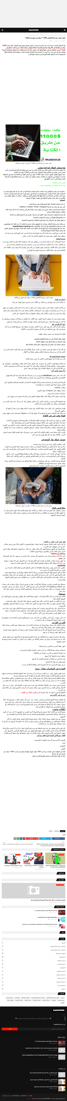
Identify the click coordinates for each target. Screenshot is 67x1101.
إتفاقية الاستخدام (15, 1095)
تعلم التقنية (56, 831)
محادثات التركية (33, 978)
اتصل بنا (4, 1095)
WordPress (48, 375)
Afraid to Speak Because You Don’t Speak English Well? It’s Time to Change (39, 1055)
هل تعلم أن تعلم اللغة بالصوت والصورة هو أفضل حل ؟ (45, 910)
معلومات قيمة (33, 985)
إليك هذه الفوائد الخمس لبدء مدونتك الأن (13, 865)
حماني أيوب (60, 41)
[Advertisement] (33, 14)
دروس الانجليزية (33, 960)
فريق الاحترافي (29, 1098)
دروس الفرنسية (33, 964)
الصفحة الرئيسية (61, 35)
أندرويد (33, 943)
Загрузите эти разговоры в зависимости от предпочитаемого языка (39, 924)
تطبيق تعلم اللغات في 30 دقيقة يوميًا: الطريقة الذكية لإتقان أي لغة (48, 900)
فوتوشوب (33, 968)
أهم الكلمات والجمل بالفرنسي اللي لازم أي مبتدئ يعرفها (45, 1086)
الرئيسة (30, 1095)
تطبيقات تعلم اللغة (33, 953)
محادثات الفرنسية (33, 982)
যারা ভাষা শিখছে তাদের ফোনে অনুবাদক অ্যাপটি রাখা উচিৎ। (47, 917)
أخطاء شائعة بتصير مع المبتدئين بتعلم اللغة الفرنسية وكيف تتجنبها (43, 1079)
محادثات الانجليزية (33, 975)
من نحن (8, 1095)
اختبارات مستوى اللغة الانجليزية (33, 946)
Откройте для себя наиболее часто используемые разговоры (41, 1048)
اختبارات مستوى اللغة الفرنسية (33, 950)
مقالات (55, 35)
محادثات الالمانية (33, 971)
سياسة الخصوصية (24, 1095)
